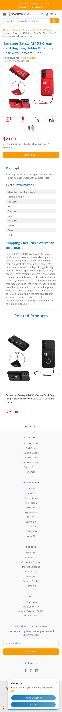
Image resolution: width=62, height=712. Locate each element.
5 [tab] (36, 426)
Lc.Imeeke (31, 521)
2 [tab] (28, 426)
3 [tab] (31, 426)
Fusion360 (31, 531)
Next (59, 372)
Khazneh (31, 526)
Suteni (31, 493)
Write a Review (28, 57)
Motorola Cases (31, 457)
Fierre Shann (31, 498)
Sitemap (31, 471)
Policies (31, 576)
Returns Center (31, 581)
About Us (31, 552)
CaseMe (31, 488)
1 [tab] (26, 426)
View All (31, 535)
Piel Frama (31, 502)
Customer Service (31, 562)
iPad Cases (31, 448)
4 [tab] (34, 426)
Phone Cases (31, 467)
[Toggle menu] (4, 14)
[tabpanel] (31, 372)
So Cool (31, 507)
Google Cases (31, 452)
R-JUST (31, 517)
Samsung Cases (31, 462)
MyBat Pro (31, 512)
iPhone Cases (31, 443)
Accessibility (31, 557)
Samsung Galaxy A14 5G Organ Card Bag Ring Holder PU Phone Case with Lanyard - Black (31, 398)
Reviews (31, 585)
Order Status (31, 571)
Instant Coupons (31, 566)
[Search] (54, 20)
